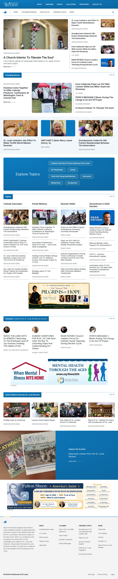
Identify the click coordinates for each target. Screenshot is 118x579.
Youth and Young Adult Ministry (63, 176)
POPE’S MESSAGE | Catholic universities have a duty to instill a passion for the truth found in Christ (15, 243)
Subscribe (49, 4)
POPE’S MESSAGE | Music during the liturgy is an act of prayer (94, 98)
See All (112, 75)
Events (60, 4)
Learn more (72, 461)
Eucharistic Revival (85, 554)
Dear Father (66, 347)
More (72, 12)
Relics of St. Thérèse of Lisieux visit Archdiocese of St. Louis (101, 421)
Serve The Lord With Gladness (15, 350)
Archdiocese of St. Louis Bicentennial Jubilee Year (85, 531)
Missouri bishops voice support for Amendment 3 (100, 244)
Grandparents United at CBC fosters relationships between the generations (84, 35)
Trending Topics (59, 12)
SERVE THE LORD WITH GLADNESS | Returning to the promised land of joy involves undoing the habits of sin (15, 341)
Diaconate (87, 176)
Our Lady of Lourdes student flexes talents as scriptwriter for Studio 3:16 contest (15, 271)
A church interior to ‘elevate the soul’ (28, 57)
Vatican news (44, 541)
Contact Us (97, 4)
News (16, 12)
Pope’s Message (65, 543)
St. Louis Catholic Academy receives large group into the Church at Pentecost (14, 258)
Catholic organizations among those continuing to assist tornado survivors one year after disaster (73, 257)
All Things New (57, 170)
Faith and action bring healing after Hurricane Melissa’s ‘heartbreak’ (73, 271)
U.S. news (75, 55)
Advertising (84, 4)
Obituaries (45, 147)
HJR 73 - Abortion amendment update (97, 255)
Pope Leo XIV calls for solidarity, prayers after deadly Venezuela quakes (71, 242)
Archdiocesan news (11, 53)
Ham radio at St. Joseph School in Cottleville (70, 421)
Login (113, 574)
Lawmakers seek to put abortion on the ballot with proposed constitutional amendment (100, 268)
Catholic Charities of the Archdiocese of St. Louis (70, 163)
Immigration (72, 183)
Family (72, 170)
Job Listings (71, 4)
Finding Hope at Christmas (14, 420)
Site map (91, 574)
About (39, 4)
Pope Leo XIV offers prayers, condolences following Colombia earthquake (73, 229)
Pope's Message (95, 345)
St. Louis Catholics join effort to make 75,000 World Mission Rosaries (85, 22)
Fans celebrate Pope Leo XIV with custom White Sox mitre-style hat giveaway (84, 49)
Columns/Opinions (29, 12)
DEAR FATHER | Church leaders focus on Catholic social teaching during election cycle (85, 62)
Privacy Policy (103, 574)
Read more (7, 66)
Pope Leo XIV (45, 12)
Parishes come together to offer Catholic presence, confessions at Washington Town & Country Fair (16, 93)
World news (66, 235)
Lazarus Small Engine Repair (43, 420)
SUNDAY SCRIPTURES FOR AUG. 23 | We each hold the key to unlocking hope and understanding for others (44, 342)
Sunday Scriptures (40, 352)
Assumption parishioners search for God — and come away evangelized (44, 245)
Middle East (55, 183)
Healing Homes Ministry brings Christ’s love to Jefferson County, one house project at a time (44, 259)
